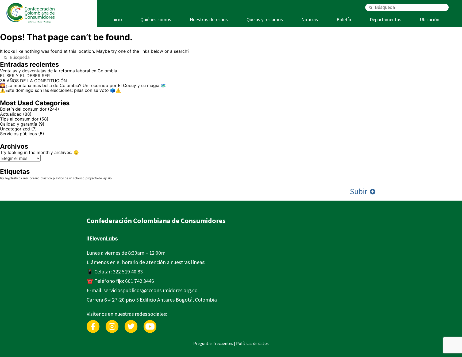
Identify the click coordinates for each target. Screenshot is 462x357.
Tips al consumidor (19, 119)
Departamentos (385, 19)
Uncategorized (15, 128)
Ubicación (429, 19)
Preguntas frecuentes (213, 343)
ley (2, 178)
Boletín (344, 19)
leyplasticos (13, 178)
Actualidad (11, 114)
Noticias (309, 19)
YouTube (150, 322)
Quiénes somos (155, 19)
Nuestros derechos (209, 19)
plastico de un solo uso (68, 178)
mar (25, 178)
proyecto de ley (96, 178)
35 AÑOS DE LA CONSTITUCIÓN (33, 80)
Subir (359, 191)
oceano (34, 178)
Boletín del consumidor (23, 109)
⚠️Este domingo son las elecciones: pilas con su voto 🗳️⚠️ (60, 90)
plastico (46, 178)
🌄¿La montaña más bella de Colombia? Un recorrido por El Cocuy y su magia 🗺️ (83, 85)
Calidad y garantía (18, 124)
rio (109, 178)
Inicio (116, 19)
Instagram (112, 322)
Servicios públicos (18, 133)
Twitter (131, 322)
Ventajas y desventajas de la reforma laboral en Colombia (58, 70)
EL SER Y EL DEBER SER (25, 75)
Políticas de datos (252, 343)
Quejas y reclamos (265, 19)
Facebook (93, 322)
